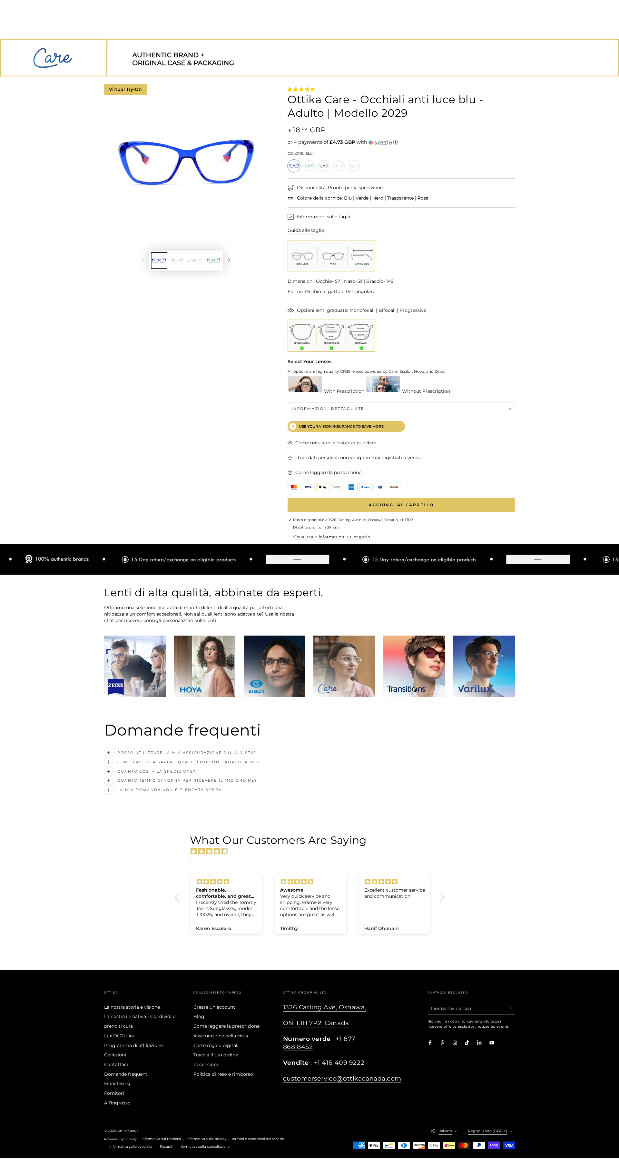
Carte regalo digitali (216, 1045)
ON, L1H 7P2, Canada (316, 1023)
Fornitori (114, 1093)
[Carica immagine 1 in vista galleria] (159, 260)
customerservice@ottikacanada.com (342, 1078)
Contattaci (116, 1064)
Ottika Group (128, 1131)
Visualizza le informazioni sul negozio (331, 536)
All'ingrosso (117, 1102)
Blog (198, 1016)
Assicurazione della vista (220, 1035)
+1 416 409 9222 (339, 1062)
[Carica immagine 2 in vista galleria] (177, 260)
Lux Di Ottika (119, 1035)
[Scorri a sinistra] (143, 260)
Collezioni (115, 1054)
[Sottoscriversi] (512, 1008)
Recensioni (205, 1064)
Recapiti (166, 1146)
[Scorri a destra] (229, 260)
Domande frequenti (126, 1074)
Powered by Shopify (120, 1139)
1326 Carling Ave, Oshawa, (324, 1007)
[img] (313, 851)
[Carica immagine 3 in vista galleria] (195, 260)
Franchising (117, 1083)
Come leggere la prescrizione (226, 1026)
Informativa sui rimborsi (161, 1139)
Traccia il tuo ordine (215, 1054)
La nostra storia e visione (132, 1007)
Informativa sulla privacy (206, 1139)
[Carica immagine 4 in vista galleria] (213, 260)
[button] (401, 142)
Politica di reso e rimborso (223, 1074)
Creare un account (214, 1007)
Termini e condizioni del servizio (257, 1139)
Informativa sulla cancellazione (204, 1146)
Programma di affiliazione (133, 1045)
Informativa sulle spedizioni (131, 1146)
